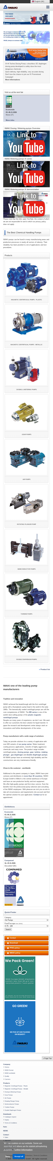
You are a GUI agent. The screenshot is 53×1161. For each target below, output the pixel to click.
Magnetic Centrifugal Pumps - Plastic (16, 1086)
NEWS (5, 1131)
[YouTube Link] (26, 143)
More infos (10, 120)
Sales (6, 1137)
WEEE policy (15, 953)
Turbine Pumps (9, 1107)
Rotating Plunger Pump (12, 1101)
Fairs (5, 1127)
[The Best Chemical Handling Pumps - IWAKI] (10, 7)
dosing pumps (23, 752)
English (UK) (39, 1)
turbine (37, 752)
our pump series (25, 744)
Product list (45, 669)
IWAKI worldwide (10, 1073)
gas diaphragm (17, 755)
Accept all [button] (18, 1156)
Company (6, 1064)
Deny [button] (7, 1156)
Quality (7, 1076)
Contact (13, 938)
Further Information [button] (23, 1150)
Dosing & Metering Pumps (13, 1092)
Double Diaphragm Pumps (13, 1110)
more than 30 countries (32, 776)
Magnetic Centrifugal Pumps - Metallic (16, 1089)
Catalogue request (10, 1117)
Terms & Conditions (11, 1123)
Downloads (7, 1114)
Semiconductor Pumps (12, 1104)
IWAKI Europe (9, 1070)
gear (32, 752)
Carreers (7, 1079)
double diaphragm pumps (37, 755)
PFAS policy (15, 948)
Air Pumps (8, 1098)
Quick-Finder (10, 912)
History (7, 1067)
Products (6, 1083)
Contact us (37, 795)
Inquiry (7, 1120)
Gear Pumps (9, 1095)
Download (14, 943)
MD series (33, 712)
